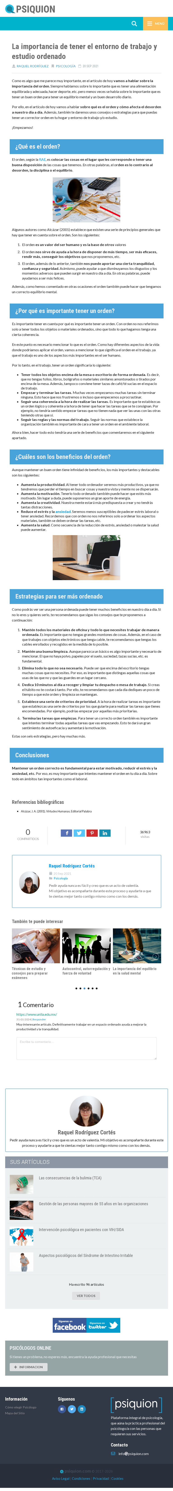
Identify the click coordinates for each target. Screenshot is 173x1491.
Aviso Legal (60, 1478)
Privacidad (101, 1478)
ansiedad (63, 511)
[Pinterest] (92, 833)
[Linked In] (105, 833)
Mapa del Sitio (15, 1413)
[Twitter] (79, 833)
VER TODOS (86, 1296)
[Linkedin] (82, 1409)
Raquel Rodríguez (33, 66)
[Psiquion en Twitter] (73, 1409)
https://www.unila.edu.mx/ (36, 1014)
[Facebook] (66, 833)
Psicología (66, 66)
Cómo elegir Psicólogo (20, 1407)
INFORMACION (31, 1367)
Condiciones (81, 1478)
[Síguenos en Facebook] (63, 1409)
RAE (42, 159)
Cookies (117, 1478)
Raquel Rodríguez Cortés (72, 866)
